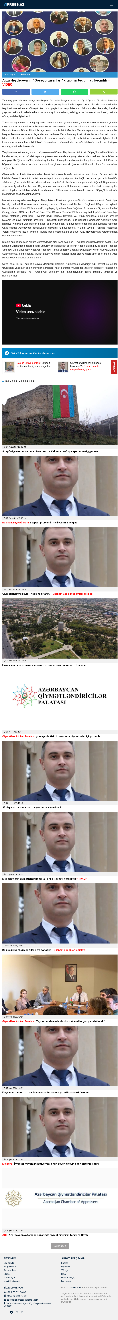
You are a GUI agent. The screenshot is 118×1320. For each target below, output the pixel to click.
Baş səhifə (9, 1263)
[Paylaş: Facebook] (16, 92)
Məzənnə (66, 1281)
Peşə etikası (10, 1270)
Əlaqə (7, 1274)
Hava (64, 1274)
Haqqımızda (10, 1267)
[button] (104, 92)
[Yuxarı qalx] (109, 1311)
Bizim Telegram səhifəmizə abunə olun (32, 353)
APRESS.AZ (75, 1287)
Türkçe (64, 1270)
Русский (65, 1267)
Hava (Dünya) (68, 1278)
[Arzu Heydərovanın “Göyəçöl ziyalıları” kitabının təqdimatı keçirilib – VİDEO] (60, 41)
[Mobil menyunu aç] (111, 5)
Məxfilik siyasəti (12, 1281)
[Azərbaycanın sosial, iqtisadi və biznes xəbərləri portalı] (14, 4)
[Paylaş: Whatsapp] (74, 92)
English (64, 1263)
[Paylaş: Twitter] (45, 92)
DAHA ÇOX (60, 1246)
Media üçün (10, 1278)
